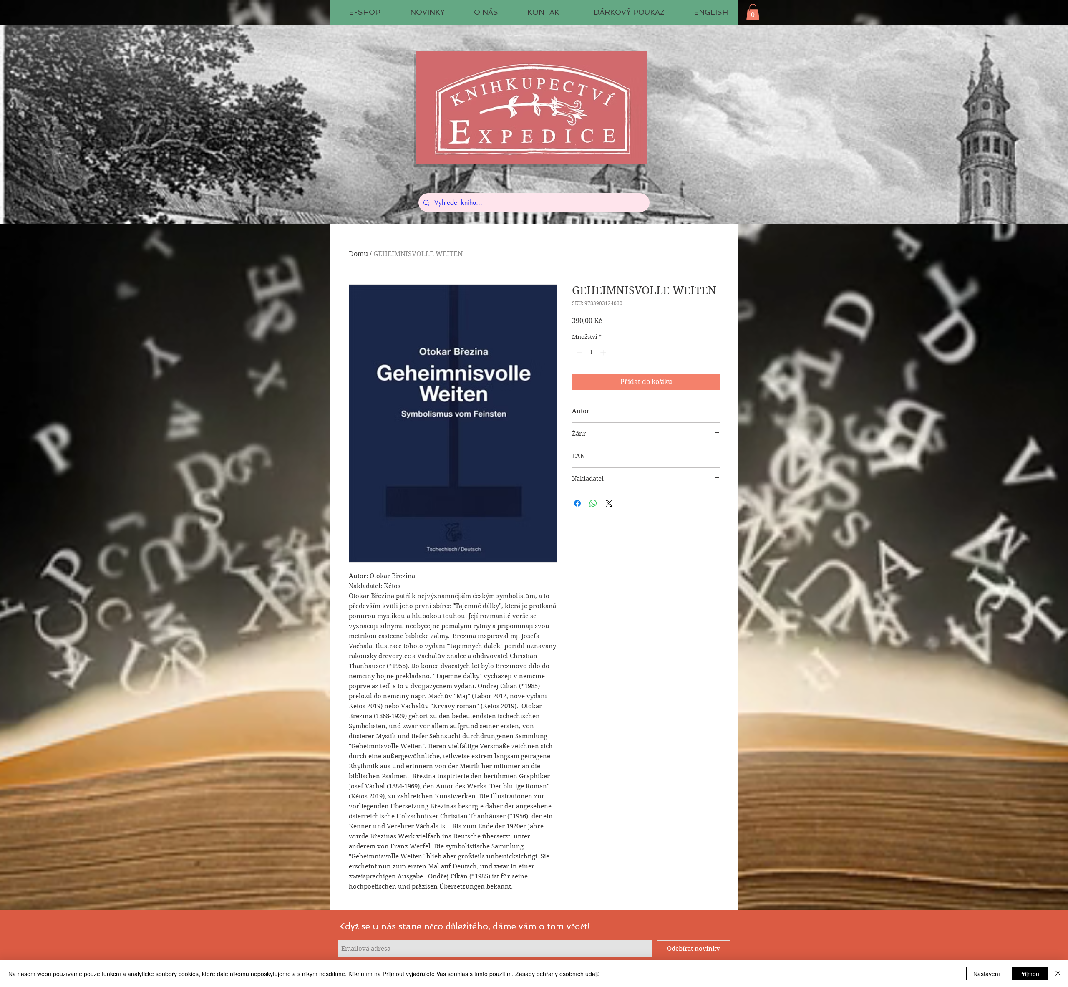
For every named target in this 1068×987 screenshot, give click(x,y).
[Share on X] (609, 503)
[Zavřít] (1058, 973)
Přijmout (1030, 973)
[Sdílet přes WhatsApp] (593, 503)
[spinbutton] (591, 352)
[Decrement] (578, 352)
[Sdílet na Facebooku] (577, 503)
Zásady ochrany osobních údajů (557, 973)
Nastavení (986, 973)
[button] (753, 12)
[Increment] (604, 352)
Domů (358, 254)
